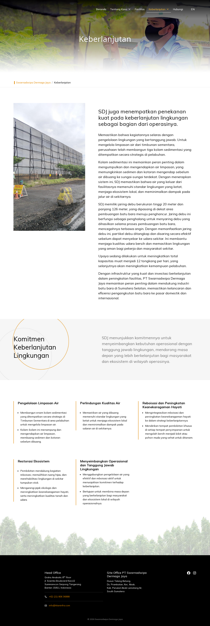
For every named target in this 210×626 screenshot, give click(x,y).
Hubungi (178, 9)
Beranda (101, 9)
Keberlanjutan (157, 9)
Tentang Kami (118, 9)
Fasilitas (140, 9)
